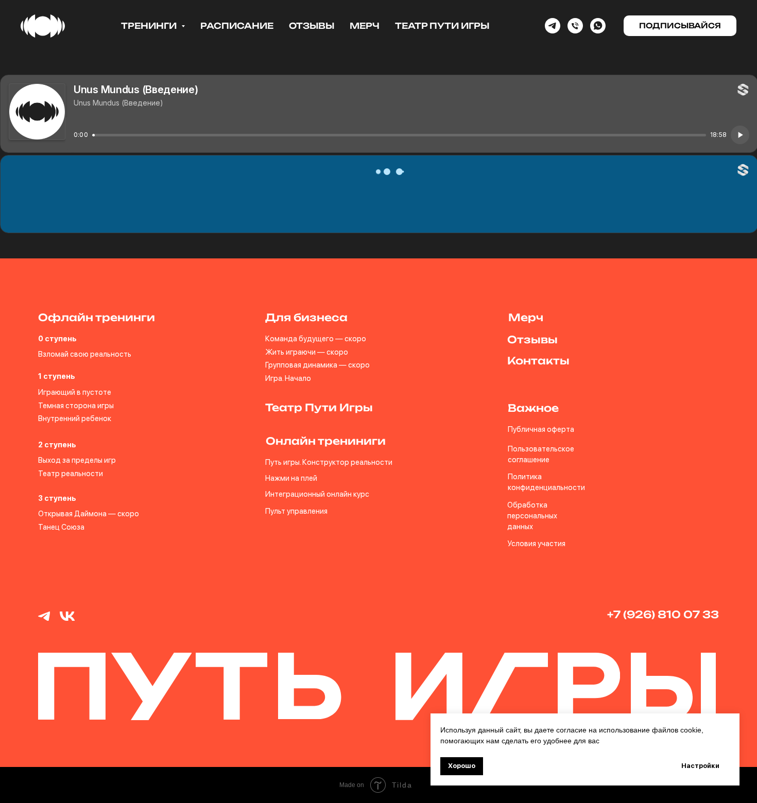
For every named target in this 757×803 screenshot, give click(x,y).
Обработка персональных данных (532, 515)
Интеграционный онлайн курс (317, 494)
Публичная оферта (541, 429)
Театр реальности (70, 473)
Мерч (365, 26)
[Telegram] (552, 25)
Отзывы (311, 26)
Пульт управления (296, 511)
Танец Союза (61, 527)
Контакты (538, 360)
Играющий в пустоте (74, 392)
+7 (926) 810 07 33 (663, 614)
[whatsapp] (598, 25)
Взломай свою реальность (84, 354)
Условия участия (536, 543)
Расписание (236, 26)
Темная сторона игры (76, 405)
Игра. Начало (288, 378)
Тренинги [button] (150, 26)
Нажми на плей (291, 478)
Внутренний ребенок (74, 418)
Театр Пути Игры (442, 26)
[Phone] (575, 25)
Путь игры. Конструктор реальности (328, 462)
